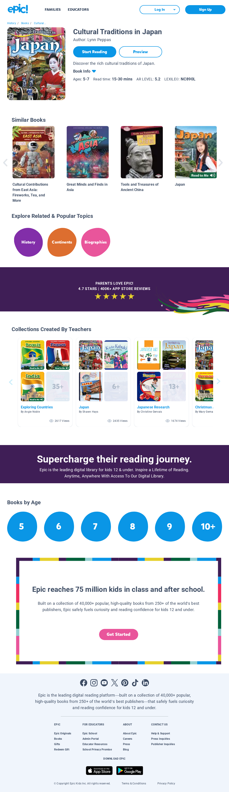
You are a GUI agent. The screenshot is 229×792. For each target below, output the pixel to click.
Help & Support (160, 733)
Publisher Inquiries (163, 744)
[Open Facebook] (83, 682)
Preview (140, 52)
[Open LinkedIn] (145, 682)
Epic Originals (62, 733)
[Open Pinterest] (124, 682)
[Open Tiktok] (135, 682)
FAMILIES (53, 9)
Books (25, 23)
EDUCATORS (78, 9)
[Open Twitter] (114, 682)
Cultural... (40, 23)
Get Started (118, 634)
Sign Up (205, 9)
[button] (45, 382)
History (11, 23)
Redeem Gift (61, 749)
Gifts (57, 744)
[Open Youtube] (104, 682)
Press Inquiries (160, 738)
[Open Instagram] (94, 682)
